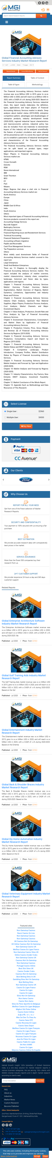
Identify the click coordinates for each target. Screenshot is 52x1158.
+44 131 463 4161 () (13, 1131)
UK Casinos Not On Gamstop (26, 941)
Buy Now (27, 426)
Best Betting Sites (26, 982)
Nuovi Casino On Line (26, 933)
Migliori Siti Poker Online (26, 1009)
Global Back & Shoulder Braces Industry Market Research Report (23, 786)
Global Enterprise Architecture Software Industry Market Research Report (23, 622)
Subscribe (40, 1081)
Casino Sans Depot (26, 1026)
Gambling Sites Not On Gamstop (26, 979)
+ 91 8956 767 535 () (13, 1134)
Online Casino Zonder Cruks (26, 955)
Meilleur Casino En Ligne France (26, 949)
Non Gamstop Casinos (26, 930)
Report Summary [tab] (13, 78)
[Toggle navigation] (7, 22)
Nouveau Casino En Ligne (26, 1036)
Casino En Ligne (26, 990)
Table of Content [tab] (37, 78)
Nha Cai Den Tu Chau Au (26, 1017)
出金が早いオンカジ (26, 1015)
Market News (9, 1100)
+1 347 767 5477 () (12, 1129)
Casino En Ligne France (26, 987)
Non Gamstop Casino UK (26, 947)
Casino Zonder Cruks (26, 971)
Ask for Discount (42, 71)
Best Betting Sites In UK (26, 977)
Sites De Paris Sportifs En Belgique (26, 1004)
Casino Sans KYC (26, 1020)
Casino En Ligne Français (26, 1034)
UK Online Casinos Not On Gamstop (26, 944)
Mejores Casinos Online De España (26, 1050)
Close (45, 1156)
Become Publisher (11, 1106)
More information (9, 1156)
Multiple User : (13, 417)
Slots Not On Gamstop (26, 996)
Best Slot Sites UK (26, 968)
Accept (37, 1156)
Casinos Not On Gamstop (26, 960)
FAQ (5, 1090)
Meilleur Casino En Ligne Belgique (26, 1006)
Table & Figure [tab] (13, 85)
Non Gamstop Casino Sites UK (26, 952)
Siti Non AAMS (26, 1045)
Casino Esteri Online (26, 1012)
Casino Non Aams (26, 1001)
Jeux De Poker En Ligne (26, 1039)
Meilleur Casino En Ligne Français (26, 1028)
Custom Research (11, 1103)
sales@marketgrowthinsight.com (36, 1132)
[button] (3, 480)
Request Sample (10, 71)
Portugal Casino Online (26, 966)
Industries (8, 1096)
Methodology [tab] (37, 85)
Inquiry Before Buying (27, 71)
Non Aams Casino (26, 998)
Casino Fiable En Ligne (26, 1042)
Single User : (12, 411)
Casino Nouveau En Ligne (26, 1023)
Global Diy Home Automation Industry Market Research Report (22, 840)
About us (7, 1093)
